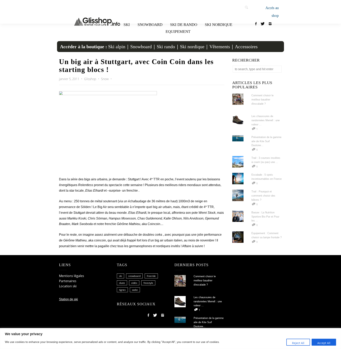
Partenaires (67, 281)
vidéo (134, 283)
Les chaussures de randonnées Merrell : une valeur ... (265, 120)
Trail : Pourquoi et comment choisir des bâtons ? (263, 195)
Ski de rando (183, 24)
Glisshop (90, 79)
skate (122, 283)
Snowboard (150, 24)
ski (120, 276)
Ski (127, 24)
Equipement (178, 31)
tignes (122, 289)
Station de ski (68, 299)
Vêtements (219, 46)
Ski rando (166, 46)
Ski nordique (218, 24)
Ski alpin (116, 46)
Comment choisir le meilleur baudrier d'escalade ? (262, 99)
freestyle (148, 283)
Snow (105, 79)
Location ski (68, 286)
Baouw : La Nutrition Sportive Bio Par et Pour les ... (265, 216)
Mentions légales (71, 276)
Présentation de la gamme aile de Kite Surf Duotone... (266, 141)
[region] (170, 338)
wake (135, 289)
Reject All (298, 343)
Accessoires (246, 46)
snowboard (134, 276)
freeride (151, 276)
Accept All (323, 343)
